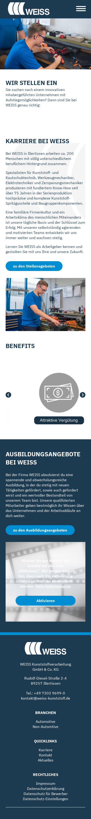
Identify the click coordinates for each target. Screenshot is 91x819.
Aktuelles (45, 760)
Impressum (45, 783)
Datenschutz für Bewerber (46, 793)
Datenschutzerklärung (45, 788)
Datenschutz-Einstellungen (45, 798)
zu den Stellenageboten (34, 266)
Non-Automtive (45, 726)
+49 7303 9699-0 (49, 693)
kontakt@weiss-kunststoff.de (45, 698)
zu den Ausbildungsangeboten (40, 530)
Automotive (45, 721)
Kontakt (45, 755)
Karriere (45, 750)
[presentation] (8, 395)
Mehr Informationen (53, 586)
